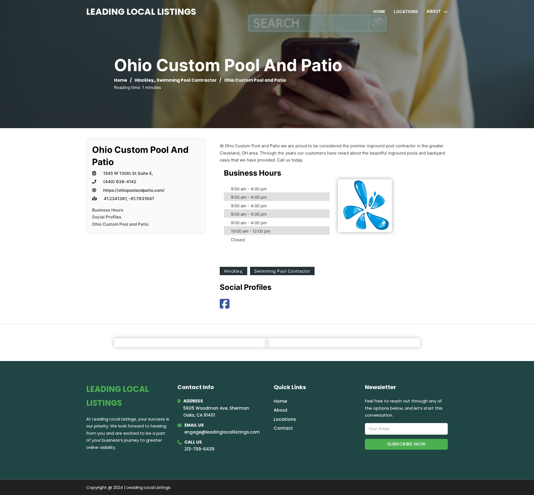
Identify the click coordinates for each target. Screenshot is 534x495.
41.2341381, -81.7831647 (129, 198)
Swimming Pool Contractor (187, 80)
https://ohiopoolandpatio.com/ (134, 190)
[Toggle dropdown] (446, 12)
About (281, 410)
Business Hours (107, 210)
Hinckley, (145, 80)
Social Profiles (106, 217)
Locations (406, 11)
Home (379, 11)
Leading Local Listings (141, 11)
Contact (283, 428)
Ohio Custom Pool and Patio (120, 224)
